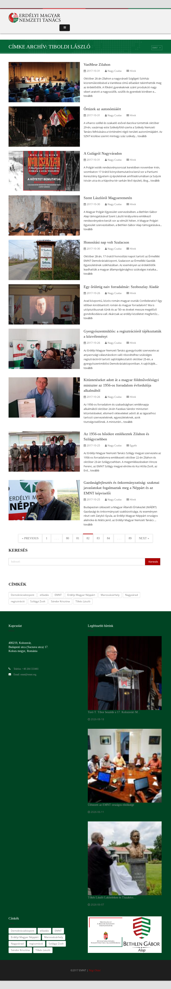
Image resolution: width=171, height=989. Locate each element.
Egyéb (133, 445)
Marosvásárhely (110, 595)
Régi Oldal (95, 970)
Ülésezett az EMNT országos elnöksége (111, 804)
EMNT (155, 47)
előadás (44, 595)
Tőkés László (82, 601)
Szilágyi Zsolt (37, 601)
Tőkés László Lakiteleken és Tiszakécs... (112, 897)
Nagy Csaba (115, 70)
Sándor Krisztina (60, 601)
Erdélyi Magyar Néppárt (81, 595)
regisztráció (18, 601)
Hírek (133, 70)
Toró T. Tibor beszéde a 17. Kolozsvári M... (114, 712)
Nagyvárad (131, 595)
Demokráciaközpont (22, 595)
